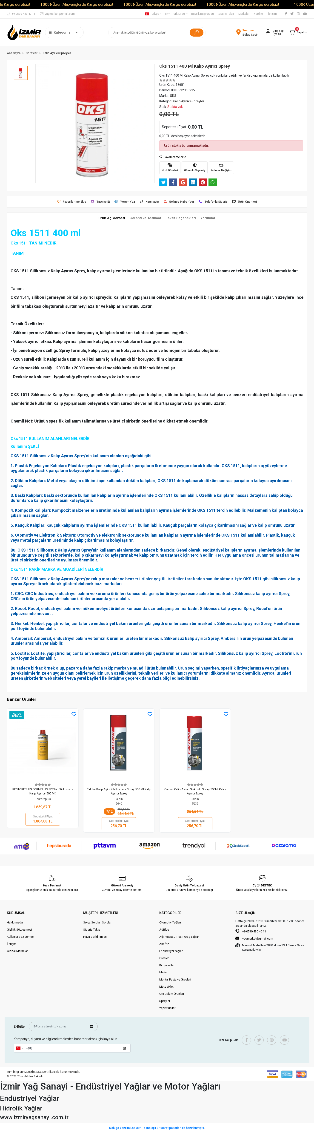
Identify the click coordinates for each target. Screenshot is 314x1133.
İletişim (272, 13)
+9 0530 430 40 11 (254, 931)
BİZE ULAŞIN (245, 913)
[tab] (111, 218)
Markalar (243, 13)
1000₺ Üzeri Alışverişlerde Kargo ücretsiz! (76, 4)
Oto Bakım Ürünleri (171, 993)
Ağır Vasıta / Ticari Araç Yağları (179, 936)
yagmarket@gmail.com (257, 938)
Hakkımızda (15, 922)
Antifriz (164, 944)
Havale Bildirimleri (95, 936)
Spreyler (164, 1001)
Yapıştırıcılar (167, 1008)
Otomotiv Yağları (170, 922)
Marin (163, 972)
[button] (298, 32)
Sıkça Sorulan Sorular (97, 922)
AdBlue (164, 929)
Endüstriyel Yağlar (171, 951)
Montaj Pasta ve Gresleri (175, 979)
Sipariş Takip (226, 13)
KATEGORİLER (170, 913)
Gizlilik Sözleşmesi (19, 929)
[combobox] (19, 1048)
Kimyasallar (166, 965)
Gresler (164, 958)
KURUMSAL (16, 913)
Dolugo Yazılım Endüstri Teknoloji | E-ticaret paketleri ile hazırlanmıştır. (157, 1128)
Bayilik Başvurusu (202, 13)
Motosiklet (166, 986)
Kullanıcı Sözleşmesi (20, 936)
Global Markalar (17, 951)
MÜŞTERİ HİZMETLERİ (100, 913)
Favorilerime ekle (174, 157)
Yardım (258, 13)
